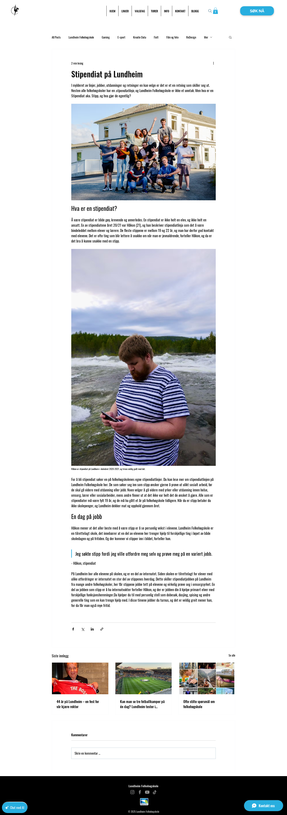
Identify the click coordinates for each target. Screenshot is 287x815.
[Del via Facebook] (73, 629)
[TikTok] (154, 792)
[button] (215, 11)
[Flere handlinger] (213, 63)
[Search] (210, 11)
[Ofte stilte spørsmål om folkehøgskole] (207, 678)
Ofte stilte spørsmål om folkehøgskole (199, 704)
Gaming (106, 37)
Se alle (232, 655)
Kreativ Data (139, 37)
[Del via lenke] (102, 629)
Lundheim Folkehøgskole (81, 37)
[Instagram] (132, 792)
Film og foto (172, 37)
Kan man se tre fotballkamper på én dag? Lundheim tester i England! (142, 704)
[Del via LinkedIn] (92, 629)
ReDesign (191, 37)
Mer (206, 37)
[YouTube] (147, 792)
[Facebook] (140, 792)
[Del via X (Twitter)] (83, 629)
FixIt (156, 37)
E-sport (121, 37)
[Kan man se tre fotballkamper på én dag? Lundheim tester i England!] (143, 678)
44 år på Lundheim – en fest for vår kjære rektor (78, 704)
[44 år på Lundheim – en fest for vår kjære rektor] (80, 678)
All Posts (56, 37)
